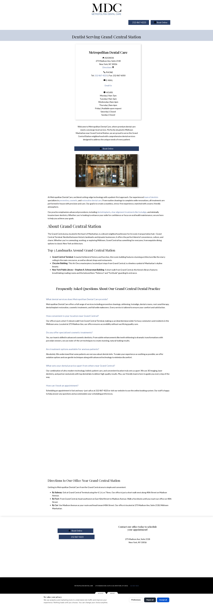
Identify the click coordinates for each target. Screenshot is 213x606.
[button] (160, 22)
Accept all (163, 600)
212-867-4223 (101, 75)
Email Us (108, 85)
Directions (107, 67)
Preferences (136, 600)
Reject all (150, 600)
